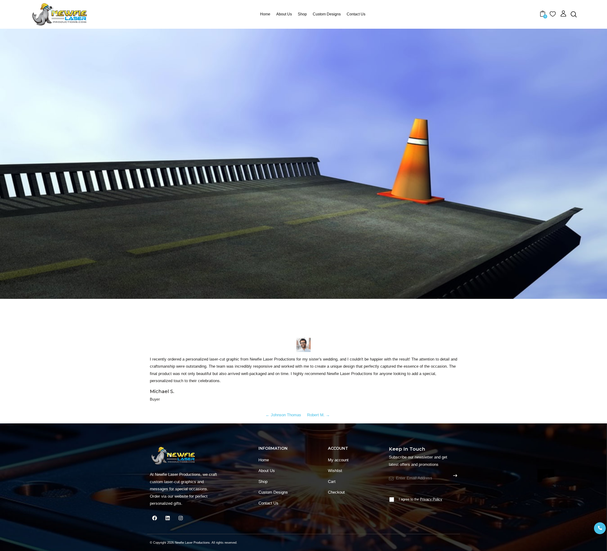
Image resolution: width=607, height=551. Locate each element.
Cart (332, 481)
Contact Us (356, 14)
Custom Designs (327, 14)
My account (338, 460)
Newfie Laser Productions (192, 542)
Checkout (336, 492)
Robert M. (318, 415)
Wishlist (335, 470)
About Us (284, 14)
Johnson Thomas (283, 415)
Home (265, 14)
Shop (302, 14)
